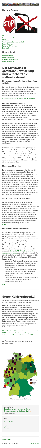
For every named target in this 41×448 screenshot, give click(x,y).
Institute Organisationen (10, 60)
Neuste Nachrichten (10, 422)
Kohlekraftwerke (7, 56)
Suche (6, 424)
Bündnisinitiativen (8, 58)
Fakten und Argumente (9, 46)
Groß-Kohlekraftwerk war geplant (13, 42)
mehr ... (4, 224)
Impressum (7, 426)
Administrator (6, 440)
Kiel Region (6, 40)
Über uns (6, 428)
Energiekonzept (7, 44)
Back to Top (35, 444)
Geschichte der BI (8, 38)
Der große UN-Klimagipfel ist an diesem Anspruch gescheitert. (19, 252)
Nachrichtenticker (8, 62)
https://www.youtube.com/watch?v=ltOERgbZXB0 (18, 98)
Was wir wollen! (7, 36)
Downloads (5, 48)
